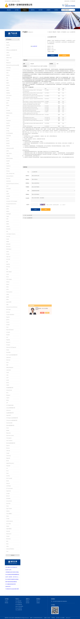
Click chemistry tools (10, 173)
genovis (7, 319)
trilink (7, 218)
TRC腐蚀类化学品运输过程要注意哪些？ (12, 588)
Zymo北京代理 (29, 215)
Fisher (7, 506)
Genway (8, 170)
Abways (7, 281)
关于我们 (17, 9)
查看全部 (12, 555)
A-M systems (9, 95)
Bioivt (7, 543)
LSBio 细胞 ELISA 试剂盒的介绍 (11, 567)
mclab (7, 274)
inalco (7, 72)
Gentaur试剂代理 (18, 608)
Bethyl (7, 400)
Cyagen (7, 453)
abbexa (7, 211)
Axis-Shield (8, 523)
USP (7, 118)
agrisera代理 (8, 301)
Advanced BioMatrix (10, 548)
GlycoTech (8, 503)
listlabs (7, 241)
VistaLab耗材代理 (18, 609)
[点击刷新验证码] (42, 205)
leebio (7, 286)
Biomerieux (8, 538)
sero (7, 337)
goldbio (7, 296)
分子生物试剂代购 (9, 405)
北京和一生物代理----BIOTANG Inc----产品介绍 (12, 576)
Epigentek (8, 458)
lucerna (7, 198)
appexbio (8, 264)
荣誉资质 (6, 602)
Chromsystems (9, 291)
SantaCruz (8, 165)
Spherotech (8, 357)
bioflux (7, 299)
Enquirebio (8, 228)
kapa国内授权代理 (9, 412)
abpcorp (7, 75)
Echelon (7, 254)
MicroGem (8, 246)
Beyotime (8, 45)
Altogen (7, 526)
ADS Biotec (8, 67)
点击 (18, 39)
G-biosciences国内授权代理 (11, 420)
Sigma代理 (8, 415)
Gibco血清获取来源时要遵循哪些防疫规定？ (12, 574)
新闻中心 (28, 598)
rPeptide (7, 155)
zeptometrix (8, 369)
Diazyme (8, 483)
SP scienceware (9, 488)
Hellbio (7, 294)
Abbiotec (8, 511)
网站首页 (9, 9)
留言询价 (64, 55)
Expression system (10, 435)
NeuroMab (8, 352)
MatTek (7, 105)
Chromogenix (8, 438)
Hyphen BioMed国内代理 (19, 606)
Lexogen (8, 493)
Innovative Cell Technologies (11, 201)
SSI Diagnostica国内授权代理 (12, 417)
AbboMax (8, 92)
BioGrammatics (9, 113)
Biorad (7, 460)
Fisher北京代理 (9, 422)
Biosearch (8, 342)
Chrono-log (8, 455)
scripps (7, 163)
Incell (7, 186)
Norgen (7, 349)
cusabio (7, 100)
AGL (7, 231)
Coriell (7, 372)
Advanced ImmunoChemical (11, 307)
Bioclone (8, 448)
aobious (7, 115)
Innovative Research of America (12, 183)
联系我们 (56, 9)
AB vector (8, 178)
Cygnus (7, 397)
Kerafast (8, 324)
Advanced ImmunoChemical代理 (12, 65)
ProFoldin (8, 110)
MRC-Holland (9, 271)
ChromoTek (8, 135)
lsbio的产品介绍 (8, 569)
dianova (7, 206)
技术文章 (40, 9)
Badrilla (7, 430)
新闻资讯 (32, 9)
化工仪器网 (62, 617)
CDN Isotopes (9, 279)
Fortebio (7, 536)
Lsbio (7, 375)
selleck (7, 47)
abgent (7, 82)
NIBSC (7, 223)
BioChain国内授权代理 (10, 443)
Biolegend (8, 395)
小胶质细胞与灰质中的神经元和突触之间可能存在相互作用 (12, 572)
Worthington (8, 213)
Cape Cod (8, 256)
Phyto (7, 473)
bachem (7, 140)
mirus (7, 327)
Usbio (7, 546)
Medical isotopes (9, 158)
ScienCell (8, 236)
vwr (7, 468)
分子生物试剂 (8, 39)
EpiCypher (8, 244)
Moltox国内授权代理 (10, 425)
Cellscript (8, 450)
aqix (7, 261)
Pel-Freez (8, 266)
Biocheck (8, 97)
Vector (7, 427)
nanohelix (8, 196)
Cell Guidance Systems (10, 233)
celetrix (7, 52)
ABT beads (8, 309)
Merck (7, 276)
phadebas (8, 125)
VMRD (7, 385)
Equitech (8, 317)
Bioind (7, 138)
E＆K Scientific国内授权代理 (11, 354)
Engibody (8, 339)
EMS (7, 541)
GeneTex (8, 475)
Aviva (7, 362)
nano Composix (9, 440)
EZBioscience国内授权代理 (11, 50)
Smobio (7, 518)
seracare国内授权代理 (10, 407)
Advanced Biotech (9, 176)
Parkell (7, 128)
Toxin (7, 551)
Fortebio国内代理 (18, 604)
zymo (7, 377)
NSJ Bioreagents (9, 133)
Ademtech (8, 70)
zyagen (7, 193)
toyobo (7, 380)
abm (7, 77)
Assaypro (8, 344)
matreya (7, 226)
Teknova (8, 145)
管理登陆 (53, 617)
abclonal (7, 85)
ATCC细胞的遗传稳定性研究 (10, 584)
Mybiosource (8, 533)
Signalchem (8, 490)
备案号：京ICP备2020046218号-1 (36, 617)
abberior (7, 90)
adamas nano (9, 57)
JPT (7, 402)
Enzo (7, 392)
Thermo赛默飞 (9, 513)
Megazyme (8, 62)
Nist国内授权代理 (9, 387)
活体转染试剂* (8, 586)
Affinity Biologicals (9, 367)
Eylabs (7, 480)
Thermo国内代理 (18, 602)
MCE (7, 102)
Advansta (8, 531)
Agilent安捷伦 (9, 528)
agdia (7, 304)
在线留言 (48, 9)
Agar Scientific (9, 508)
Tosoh (7, 60)
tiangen (7, 42)
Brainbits (8, 334)
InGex (7, 289)
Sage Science (9, 153)
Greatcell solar (9, 390)
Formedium (8, 188)
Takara (7, 516)
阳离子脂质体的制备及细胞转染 (11, 581)
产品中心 (25, 9)
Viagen (7, 216)
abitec (7, 80)
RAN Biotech (8, 249)
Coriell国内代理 (29, 217)
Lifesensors (8, 410)
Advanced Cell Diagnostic (11, 347)
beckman (8, 312)
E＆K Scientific (9, 478)
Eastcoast (8, 359)
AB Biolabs (8, 498)
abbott (7, 87)
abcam (7, 382)
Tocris (7, 470)
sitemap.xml (68, 617)
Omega (7, 130)
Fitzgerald (8, 465)
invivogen (8, 332)
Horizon (7, 322)
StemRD (8, 160)
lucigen (7, 238)
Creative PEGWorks (10, 314)
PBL (7, 269)
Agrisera (8, 445)
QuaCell (7, 123)
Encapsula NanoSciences (11, 203)
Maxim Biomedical (9, 329)
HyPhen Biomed (9, 521)
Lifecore (7, 168)
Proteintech (8, 120)
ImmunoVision (9, 500)
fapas (7, 191)
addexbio (8, 55)
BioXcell (7, 495)
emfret (7, 251)
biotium (7, 284)
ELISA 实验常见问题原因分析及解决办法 (12, 579)
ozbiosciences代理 (10, 148)
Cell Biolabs (8, 485)
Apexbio (7, 143)
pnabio (7, 150)
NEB (7, 364)
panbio (7, 221)
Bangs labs (8, 432)
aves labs (8, 259)
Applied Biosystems (10, 463)
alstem (7, 208)
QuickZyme (8, 181)
